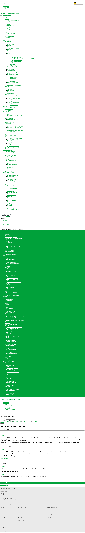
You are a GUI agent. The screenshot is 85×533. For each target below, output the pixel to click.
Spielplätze (9, 163)
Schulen (6, 125)
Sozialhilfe (9, 143)
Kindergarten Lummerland (12, 119)
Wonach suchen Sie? (4, 229)
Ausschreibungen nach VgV (13, 95)
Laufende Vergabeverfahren (15, 97)
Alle (36, 421)
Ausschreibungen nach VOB (13, 102)
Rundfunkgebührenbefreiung (13, 142)
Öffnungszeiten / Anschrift (12, 66)
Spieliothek (7, 134)
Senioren (7, 132)
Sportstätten (9, 162)
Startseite (5, 220)
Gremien (9, 45)
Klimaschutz (7, 199)
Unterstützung (12, 81)
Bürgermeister (8, 41)
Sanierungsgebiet (11, 180)
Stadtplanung (8, 174)
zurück (6, 485)
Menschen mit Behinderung (10, 122)
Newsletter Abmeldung (14, 211)
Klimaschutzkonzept (11, 200)
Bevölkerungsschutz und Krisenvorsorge (13, 23)
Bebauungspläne (10, 176)
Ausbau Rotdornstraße (14, 188)
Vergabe (7, 94)
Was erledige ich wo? (11, 68)
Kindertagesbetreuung (9, 118)
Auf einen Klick (8, 399)
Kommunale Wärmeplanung (13, 201)
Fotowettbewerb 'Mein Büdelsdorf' (12, 39)
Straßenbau (9, 187)
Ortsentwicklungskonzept (12, 179)
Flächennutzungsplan (11, 177)
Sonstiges (7, 148)
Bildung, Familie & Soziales (8, 111)
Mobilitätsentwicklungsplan (13, 183)
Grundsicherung (10, 144)
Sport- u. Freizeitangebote (10, 160)
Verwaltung (7, 52)
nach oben (2, 485)
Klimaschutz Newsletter (12, 208)
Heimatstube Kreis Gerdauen (11, 152)
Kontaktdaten (12, 131)
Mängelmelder (13, 54)
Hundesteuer (10, 87)
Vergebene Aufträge (14, 101)
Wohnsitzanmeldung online (15, 61)
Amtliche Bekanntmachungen (11, 411)
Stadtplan (7, 32)
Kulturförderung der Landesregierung (10, 478)
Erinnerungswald (10, 193)
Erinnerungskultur (8, 27)
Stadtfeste (7, 19)
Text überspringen (4, 435)
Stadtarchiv (7, 168)
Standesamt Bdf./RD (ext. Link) (13, 31)
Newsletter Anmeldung (14, 209)
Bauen (6, 184)
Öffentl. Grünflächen (11, 166)
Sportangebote (13, 76)
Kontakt (4, 222)
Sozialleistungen (8, 136)
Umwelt (6, 189)
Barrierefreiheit (6, 224)
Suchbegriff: (2, 418)
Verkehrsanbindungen (9, 35)
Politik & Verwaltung (7, 40)
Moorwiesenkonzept (11, 195)
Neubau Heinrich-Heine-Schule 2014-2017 (16, 130)
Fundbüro (12, 62)
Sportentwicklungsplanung (12, 167)
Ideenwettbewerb (10, 156)
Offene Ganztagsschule (12, 129)
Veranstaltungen (10, 205)
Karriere (9, 73)
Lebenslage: (3, 420)
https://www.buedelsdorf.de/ (10, 501)
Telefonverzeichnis (11, 70)
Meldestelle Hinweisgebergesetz (14, 85)
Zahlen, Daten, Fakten (9, 36)
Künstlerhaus (8, 154)
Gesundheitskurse (13, 77)
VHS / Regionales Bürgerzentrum (12, 147)
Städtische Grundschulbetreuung (14, 127)
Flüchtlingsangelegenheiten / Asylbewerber (14, 115)
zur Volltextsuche (6, 8)
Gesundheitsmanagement (12, 74)
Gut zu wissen (10, 207)
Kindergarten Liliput (11, 121)
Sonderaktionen (13, 78)
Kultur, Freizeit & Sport (7, 150)
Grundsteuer (9, 89)
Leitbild (8, 50)
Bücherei (7, 113)
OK (1, 15)
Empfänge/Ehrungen (9, 25)
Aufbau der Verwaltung (12, 72)
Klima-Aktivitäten (10, 204)
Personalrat (9, 84)
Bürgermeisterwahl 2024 (17, 60)
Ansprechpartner (10, 69)
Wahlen (11, 56)
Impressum (5, 223)
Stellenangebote (8, 405)
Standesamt (7, 29)
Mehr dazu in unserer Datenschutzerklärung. (9, 13)
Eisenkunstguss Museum (10, 151)
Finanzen (7, 86)
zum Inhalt (5, 3)
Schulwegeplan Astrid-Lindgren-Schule (15, 126)
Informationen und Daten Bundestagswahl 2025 (24, 58)
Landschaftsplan (10, 191)
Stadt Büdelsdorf (3, 491)
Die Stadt (5, 17)
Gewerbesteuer (10, 90)
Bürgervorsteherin (11, 44)
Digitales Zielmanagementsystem (12, 20)
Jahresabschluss (10, 93)
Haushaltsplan (10, 91)
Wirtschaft (5, 106)
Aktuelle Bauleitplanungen (12, 175)
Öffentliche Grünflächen (12, 192)
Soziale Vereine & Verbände (11, 135)
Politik (6, 43)
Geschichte (7, 37)
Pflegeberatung (8, 123)
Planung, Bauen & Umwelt (8, 172)
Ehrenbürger (7, 24)
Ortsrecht (7, 28)
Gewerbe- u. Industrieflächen (11, 107)
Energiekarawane (11, 203)
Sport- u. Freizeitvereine (12, 164)
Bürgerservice (10, 53)
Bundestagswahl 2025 (16, 57)
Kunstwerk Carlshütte (9, 158)
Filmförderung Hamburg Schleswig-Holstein (12, 480)
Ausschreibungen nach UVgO (13, 98)
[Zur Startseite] (5, 217)
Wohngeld (9, 140)
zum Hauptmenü (6, 4)
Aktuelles (7, 404)
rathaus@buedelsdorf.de (9, 499)
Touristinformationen (9, 109)
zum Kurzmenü (6, 7)
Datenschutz (5, 225)
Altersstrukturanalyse (11, 181)
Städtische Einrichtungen (10, 33)
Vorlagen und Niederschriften (13, 48)
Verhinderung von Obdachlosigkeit (14, 138)
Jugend (6, 117)
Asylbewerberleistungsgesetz (13, 146)
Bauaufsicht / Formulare (12, 185)
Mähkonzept (9, 196)
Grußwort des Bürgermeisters (11, 21)
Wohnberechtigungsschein (12, 139)
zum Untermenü (6, 6)
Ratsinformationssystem (12, 46)
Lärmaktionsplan (10, 197)
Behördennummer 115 (14, 65)
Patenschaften (8, 159)
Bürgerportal (12, 64)
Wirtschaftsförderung (9, 110)
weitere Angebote (8, 171)
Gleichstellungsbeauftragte (12, 82)
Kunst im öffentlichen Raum (10, 155)
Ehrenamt (7, 114)
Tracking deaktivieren (6, 15)
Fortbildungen (12, 80)
